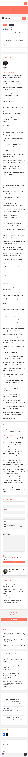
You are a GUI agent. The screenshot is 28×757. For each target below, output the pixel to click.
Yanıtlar (11, 42)
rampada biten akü (19, 40)
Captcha (5, 521)
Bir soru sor (14, 619)
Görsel (4, 534)
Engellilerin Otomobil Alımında (11, 699)
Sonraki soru (13, 614)
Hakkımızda (5, 741)
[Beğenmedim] (5, 45)
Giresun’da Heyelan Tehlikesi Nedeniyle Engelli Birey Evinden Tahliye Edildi (14, 674)
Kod (9, 534)
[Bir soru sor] (25, 754)
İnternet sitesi (6, 515)
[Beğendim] (3, 45)
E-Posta (5, 509)
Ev (1, 9)
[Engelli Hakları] (6, 3)
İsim (4, 504)
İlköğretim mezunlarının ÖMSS (11, 717)
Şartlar (5, 554)
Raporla (12, 24)
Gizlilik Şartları (6, 745)
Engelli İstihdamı (7, 9)
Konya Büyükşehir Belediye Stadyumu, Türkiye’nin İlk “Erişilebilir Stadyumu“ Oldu (12, 658)
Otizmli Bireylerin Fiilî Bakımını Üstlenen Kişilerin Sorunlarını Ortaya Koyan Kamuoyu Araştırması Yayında (13, 683)
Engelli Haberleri (11, 654)
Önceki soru (14, 612)
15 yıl (5, 42)
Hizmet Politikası (12, 557)
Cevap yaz (11, 72)
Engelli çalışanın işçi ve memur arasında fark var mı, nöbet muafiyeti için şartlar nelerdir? (14, 591)
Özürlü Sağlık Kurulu (8, 708)
